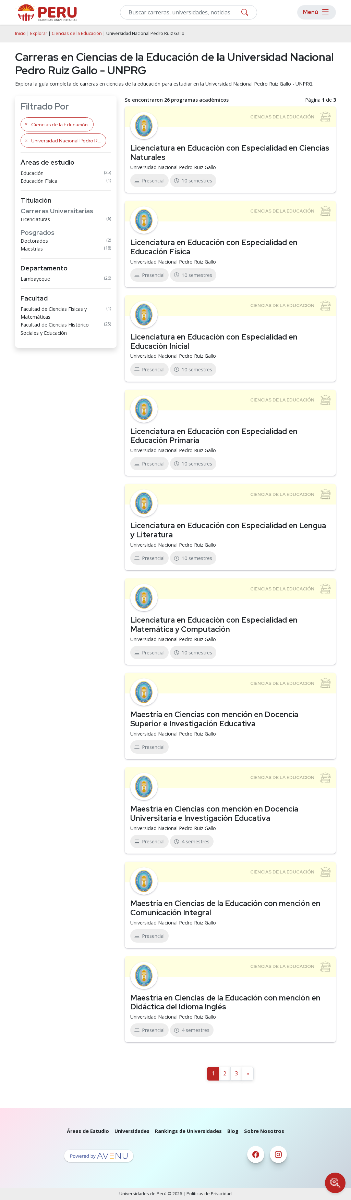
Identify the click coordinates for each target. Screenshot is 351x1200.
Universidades (131, 1131)
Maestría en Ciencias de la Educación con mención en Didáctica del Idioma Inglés (225, 1002)
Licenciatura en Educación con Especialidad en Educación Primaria (214, 436)
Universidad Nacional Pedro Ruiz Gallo (173, 167)
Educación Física (39, 181)
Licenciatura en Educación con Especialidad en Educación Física (214, 247)
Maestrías (32, 248)
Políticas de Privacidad (209, 1194)
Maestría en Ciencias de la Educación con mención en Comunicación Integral (225, 908)
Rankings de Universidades (188, 1131)
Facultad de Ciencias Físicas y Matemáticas (54, 313)
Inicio (20, 33)
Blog (233, 1131)
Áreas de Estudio (88, 1131)
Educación (32, 173)
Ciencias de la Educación (77, 33)
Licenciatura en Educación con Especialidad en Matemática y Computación (214, 624)
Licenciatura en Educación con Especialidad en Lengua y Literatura (228, 530)
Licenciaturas (35, 219)
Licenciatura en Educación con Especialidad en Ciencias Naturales (229, 152)
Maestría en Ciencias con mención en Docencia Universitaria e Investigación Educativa (214, 813)
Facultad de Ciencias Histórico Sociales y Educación (55, 328)
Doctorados (34, 241)
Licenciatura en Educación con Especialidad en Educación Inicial (214, 341)
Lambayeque (35, 279)
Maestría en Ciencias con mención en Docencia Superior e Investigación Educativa (214, 719)
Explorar (38, 33)
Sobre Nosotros (264, 1131)
